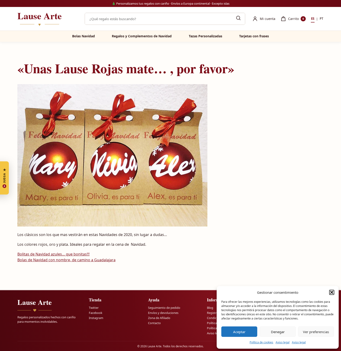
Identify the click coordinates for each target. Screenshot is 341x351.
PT (321, 18)
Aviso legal (283, 342)
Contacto (154, 323)
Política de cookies (261, 342)
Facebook (95, 313)
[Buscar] (238, 19)
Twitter (94, 308)
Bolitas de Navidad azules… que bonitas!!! (53, 254)
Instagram (96, 318)
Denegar (278, 331)
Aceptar (239, 331)
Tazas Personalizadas (205, 36)
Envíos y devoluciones (163, 313)
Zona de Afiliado (159, 318)
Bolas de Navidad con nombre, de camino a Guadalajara (66, 259)
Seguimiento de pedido (164, 308)
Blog (210, 308)
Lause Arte (39, 18)
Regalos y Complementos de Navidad (142, 36)
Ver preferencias (316, 331)
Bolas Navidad (83, 36)
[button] (331, 292)
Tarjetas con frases (254, 36)
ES (312, 18)
